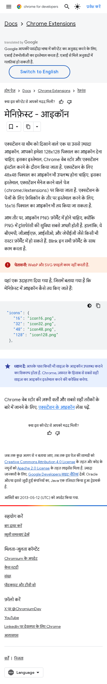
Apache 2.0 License (33, 468)
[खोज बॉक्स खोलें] (67, 6)
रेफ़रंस (81, 90)
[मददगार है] (61, 102)
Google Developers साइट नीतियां (53, 474)
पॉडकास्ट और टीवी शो (20, 584)
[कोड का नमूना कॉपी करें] (98, 305)
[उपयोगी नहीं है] (69, 102)
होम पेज (9, 90)
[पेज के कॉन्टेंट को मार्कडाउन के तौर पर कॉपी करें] (28, 126)
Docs (11, 23)
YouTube (11, 617)
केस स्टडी (11, 567)
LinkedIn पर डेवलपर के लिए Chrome (32, 626)
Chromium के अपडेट (21, 558)
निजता (18, 658)
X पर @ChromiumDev (22, 608)
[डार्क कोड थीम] (89, 305)
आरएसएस (11, 635)
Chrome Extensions (51, 23)
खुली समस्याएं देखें (16, 534)
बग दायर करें (13, 525)
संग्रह (7, 576)
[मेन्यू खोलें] (8, 6)
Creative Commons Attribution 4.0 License (39, 462)
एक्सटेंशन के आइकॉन (56, 407)
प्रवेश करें (93, 6)
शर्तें (6, 658)
